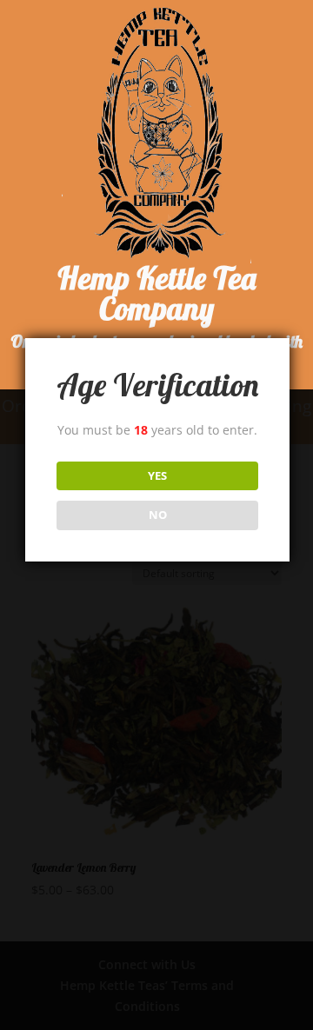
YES (157, 475)
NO (158, 514)
